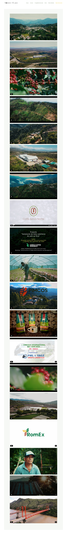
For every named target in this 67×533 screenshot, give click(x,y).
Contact (31, 2)
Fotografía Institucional (39, 2)
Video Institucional (58, 2)
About (27, 2)
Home (46, 2)
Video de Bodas (51, 2)
